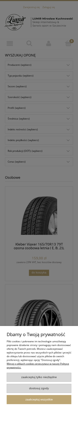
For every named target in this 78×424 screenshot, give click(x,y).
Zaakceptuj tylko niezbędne (39, 377)
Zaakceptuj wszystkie (39, 399)
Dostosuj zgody (39, 388)
